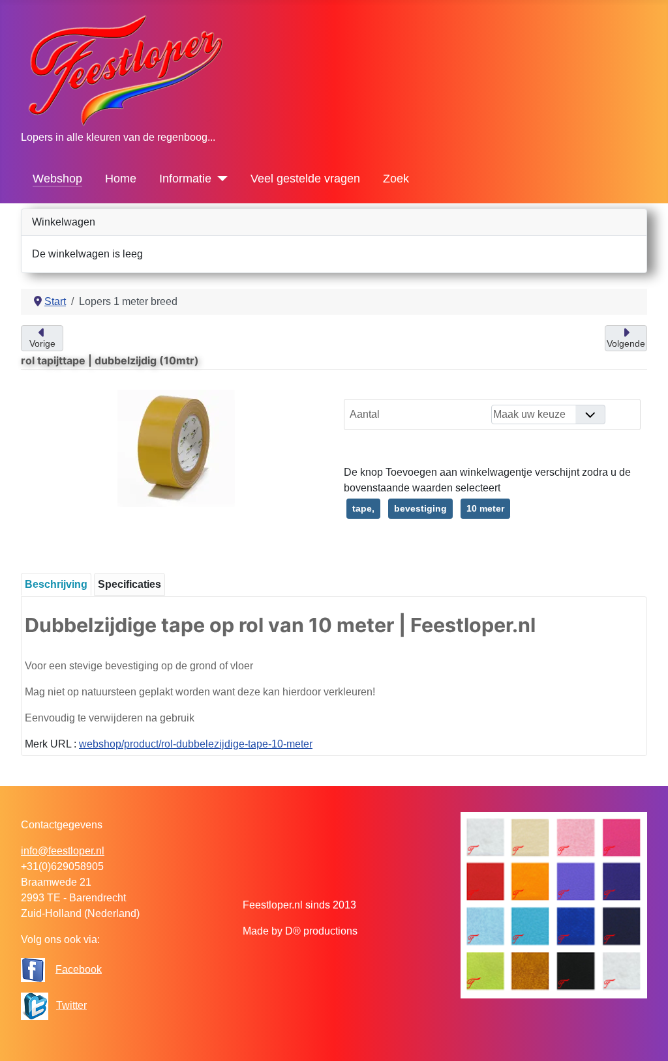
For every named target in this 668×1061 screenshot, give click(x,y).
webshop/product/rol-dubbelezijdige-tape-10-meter (195, 743)
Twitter (71, 1005)
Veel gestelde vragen (305, 178)
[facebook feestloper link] (33, 968)
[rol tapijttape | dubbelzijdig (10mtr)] (176, 447)
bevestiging (420, 508)
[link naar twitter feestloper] (34, 1005)
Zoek (396, 178)
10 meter (485, 508)
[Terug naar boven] (645, 1037)
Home (120, 178)
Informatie (185, 178)
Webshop (57, 178)
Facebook (78, 968)
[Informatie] (219, 178)
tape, (363, 508)
